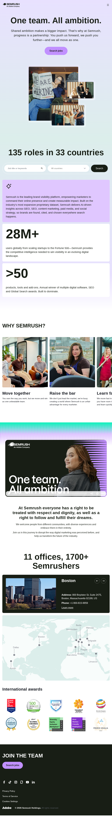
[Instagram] (16, 790)
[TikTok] (10, 790)
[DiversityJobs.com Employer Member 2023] (56, 714)
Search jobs (56, 50)
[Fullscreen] (103, 501)
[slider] (53, 501)
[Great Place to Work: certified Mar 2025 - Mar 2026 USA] (11, 714)
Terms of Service (10, 804)
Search (99, 168)
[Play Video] (9, 501)
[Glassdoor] (21, 790)
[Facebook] (4, 790)
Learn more (68, 615)
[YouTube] (27, 790)
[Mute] (91, 501)
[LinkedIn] (33, 790)
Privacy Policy (9, 799)
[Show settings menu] (97, 501)
